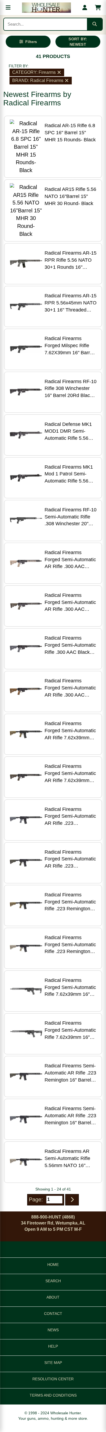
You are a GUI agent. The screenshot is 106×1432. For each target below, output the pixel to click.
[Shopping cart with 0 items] (98, 8)
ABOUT (53, 1297)
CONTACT (53, 1313)
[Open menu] (8, 8)
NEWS (53, 1330)
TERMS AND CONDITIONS (53, 1395)
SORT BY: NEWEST (77, 42)
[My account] (85, 8)
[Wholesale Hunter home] (46, 7)
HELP (53, 1346)
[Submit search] (94, 24)
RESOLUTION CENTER (53, 1379)
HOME (53, 1264)
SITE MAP (53, 1362)
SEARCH (53, 1281)
